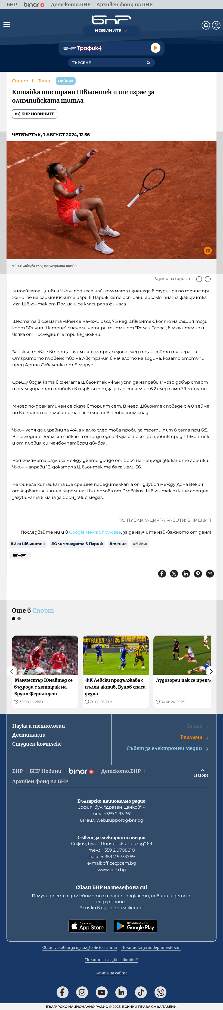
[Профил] (216, 25)
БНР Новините (37, 113)
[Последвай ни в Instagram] (82, 992)
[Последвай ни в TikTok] (140, 992)
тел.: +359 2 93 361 (111, 813)
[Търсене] (148, 62)
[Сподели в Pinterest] (198, 573)
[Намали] (208, 279)
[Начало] (111, 19)
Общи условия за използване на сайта (79, 947)
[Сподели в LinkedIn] (186, 573)
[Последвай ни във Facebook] (62, 992)
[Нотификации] (205, 25)
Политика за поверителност (151, 947)
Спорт (20, 80)
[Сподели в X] (174, 573)
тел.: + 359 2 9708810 (111, 850)
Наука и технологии (38, 726)
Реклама (191, 737)
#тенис (118, 543)
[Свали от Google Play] (135, 926)
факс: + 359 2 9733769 (111, 856)
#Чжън (140, 543)
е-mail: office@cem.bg (111, 863)
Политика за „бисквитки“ (111, 959)
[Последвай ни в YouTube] (101, 992)
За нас (194, 726)
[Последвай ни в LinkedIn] (121, 992)
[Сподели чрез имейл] (210, 573)
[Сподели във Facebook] (162, 573)
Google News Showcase (95, 532)
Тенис (44, 80)
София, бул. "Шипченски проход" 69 (111, 843)
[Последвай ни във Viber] (160, 992)
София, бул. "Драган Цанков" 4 (112, 807)
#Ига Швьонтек (28, 543)
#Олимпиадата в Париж (77, 543)
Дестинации (29, 735)
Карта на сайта (111, 973)
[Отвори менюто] (6, 24)
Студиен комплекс (36, 744)
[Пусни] (155, 48)
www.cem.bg (111, 869)
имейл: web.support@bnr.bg (111, 820)
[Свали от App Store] (88, 926)
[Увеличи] (199, 279)
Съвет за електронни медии (164, 748)
